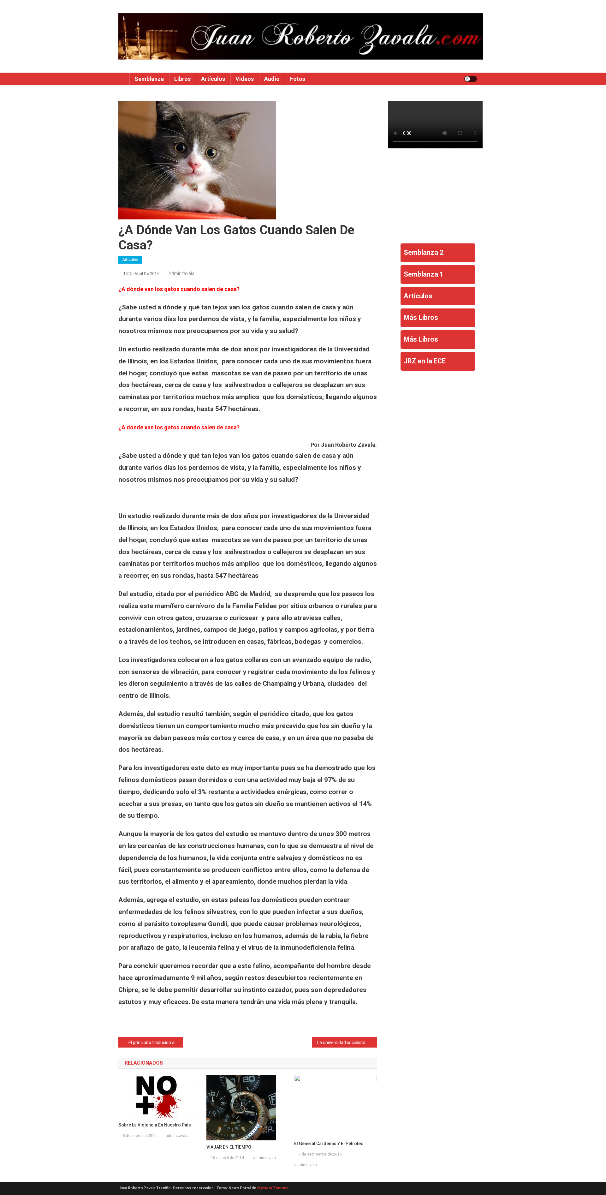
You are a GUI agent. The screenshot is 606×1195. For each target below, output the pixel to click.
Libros (182, 78)
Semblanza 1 (423, 274)
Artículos (213, 78)
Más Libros (421, 317)
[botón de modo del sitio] (470, 79)
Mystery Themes (272, 1188)
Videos (244, 78)
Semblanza (149, 78)
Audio (272, 78)
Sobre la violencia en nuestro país (154, 1124)
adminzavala (181, 273)
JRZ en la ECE (425, 361)
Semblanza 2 (423, 252)
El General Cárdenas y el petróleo (329, 1143)
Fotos (297, 78)
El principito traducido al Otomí (155, 1042)
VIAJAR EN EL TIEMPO (228, 1147)
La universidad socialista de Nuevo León (347, 1042)
